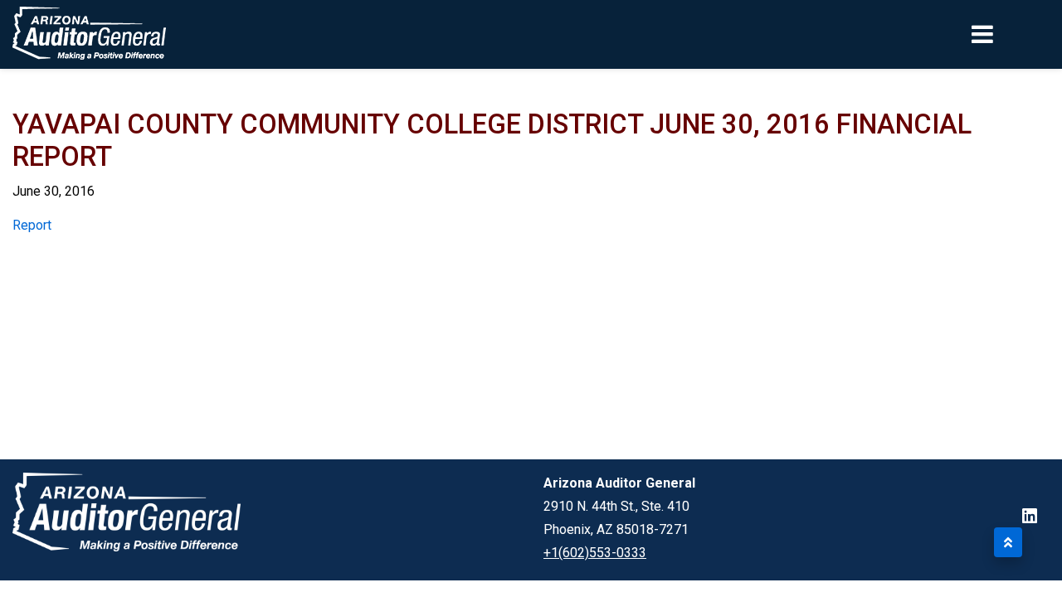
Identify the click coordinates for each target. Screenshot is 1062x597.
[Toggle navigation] (1010, 34)
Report (31, 225)
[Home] (89, 34)
